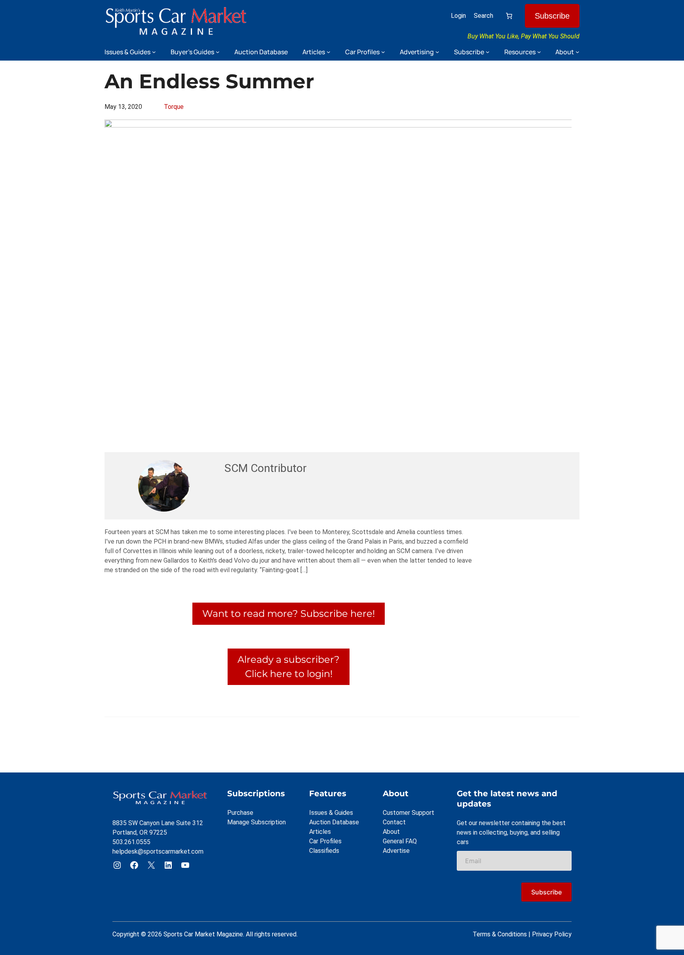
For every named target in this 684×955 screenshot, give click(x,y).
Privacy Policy (552, 934)
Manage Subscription (256, 822)
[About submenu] (578, 52)
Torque (174, 106)
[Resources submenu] (539, 52)
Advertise (396, 850)
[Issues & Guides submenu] (154, 52)
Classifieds (324, 850)
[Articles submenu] (329, 52)
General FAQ (400, 841)
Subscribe (552, 15)
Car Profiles (325, 841)
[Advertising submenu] (437, 52)
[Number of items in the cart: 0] (509, 16)
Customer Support (408, 812)
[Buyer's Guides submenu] (218, 52)
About (391, 831)
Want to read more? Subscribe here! (288, 613)
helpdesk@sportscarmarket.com (157, 851)
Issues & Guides (331, 812)
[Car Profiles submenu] (383, 52)
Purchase (240, 812)
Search (483, 15)
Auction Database (334, 822)
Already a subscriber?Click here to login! (289, 666)
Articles (320, 831)
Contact (394, 822)
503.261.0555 (131, 842)
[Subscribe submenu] (488, 52)
